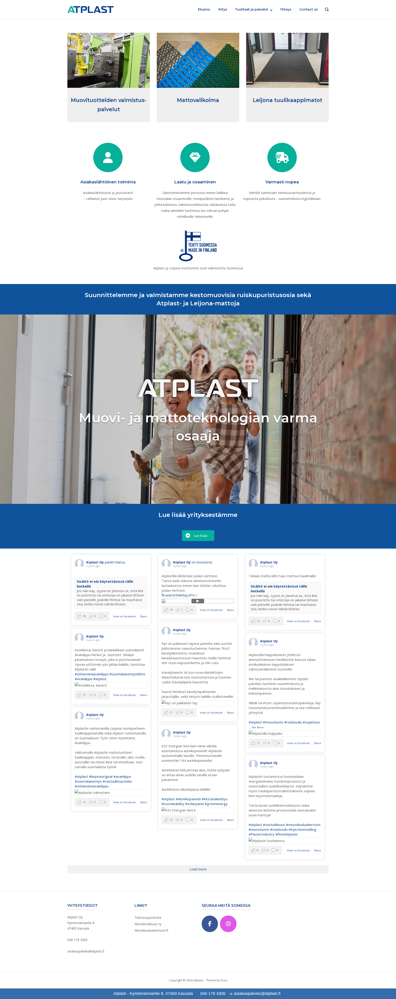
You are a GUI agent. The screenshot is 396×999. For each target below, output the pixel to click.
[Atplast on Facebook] (210, 924)
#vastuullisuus (274, 824)
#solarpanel (194, 803)
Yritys (222, 9)
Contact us (308, 9)
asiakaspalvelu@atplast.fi (85, 951)
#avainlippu (83, 678)
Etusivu (204, 9)
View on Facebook (124, 616)
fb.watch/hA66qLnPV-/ (179, 595)
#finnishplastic (286, 834)
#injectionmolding (302, 829)
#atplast (100, 678)
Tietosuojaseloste (148, 917)
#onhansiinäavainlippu (92, 674)
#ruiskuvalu (293, 722)
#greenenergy (216, 803)
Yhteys (286, 9)
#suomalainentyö (88, 781)
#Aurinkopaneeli (188, 799)
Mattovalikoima (198, 100)
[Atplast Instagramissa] (228, 924)
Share (143, 616)
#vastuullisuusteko (117, 781)
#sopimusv (311, 722)
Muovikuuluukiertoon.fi (151, 930)
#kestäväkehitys (215, 799)
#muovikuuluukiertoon (303, 824)
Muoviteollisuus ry (148, 924)
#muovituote (273, 722)
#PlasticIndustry (262, 834)
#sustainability (173, 803)
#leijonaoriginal (101, 776)
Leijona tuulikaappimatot (287, 100)
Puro (224, 980)
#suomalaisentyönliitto (127, 674)
